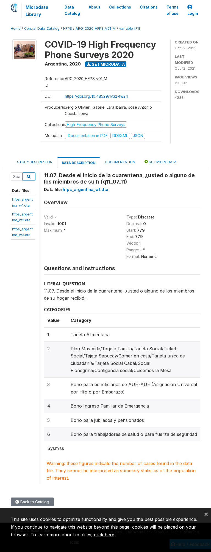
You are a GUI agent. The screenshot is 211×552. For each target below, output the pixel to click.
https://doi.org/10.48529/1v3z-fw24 (96, 96)
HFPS (67, 28)
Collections (120, 7)
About (94, 7)
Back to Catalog (34, 501)
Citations (149, 7)
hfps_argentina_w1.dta (85, 189)
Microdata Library (37, 10)
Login (192, 13)
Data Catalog (72, 10)
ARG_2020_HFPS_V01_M (96, 28)
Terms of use (172, 10)
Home (16, 28)
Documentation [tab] (120, 162)
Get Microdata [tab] (162, 162)
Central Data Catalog (42, 28)
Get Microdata (108, 64)
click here (104, 534)
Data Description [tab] (79, 163)
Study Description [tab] (34, 162)
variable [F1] (129, 28)
